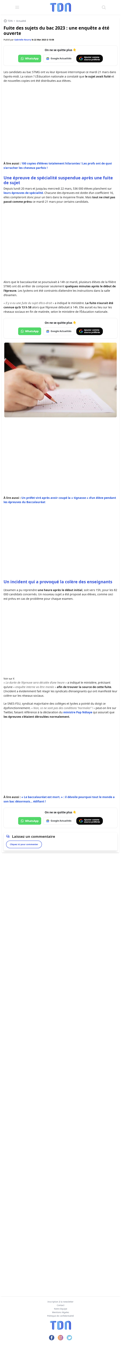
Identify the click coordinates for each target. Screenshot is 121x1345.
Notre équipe (60, 1308)
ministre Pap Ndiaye (77, 712)
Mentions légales (60, 1312)
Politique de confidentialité (60, 1315)
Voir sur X (9, 678)
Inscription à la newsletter (60, 1301)
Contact (60, 1305)
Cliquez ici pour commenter (24, 844)
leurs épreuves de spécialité (23, 193)
